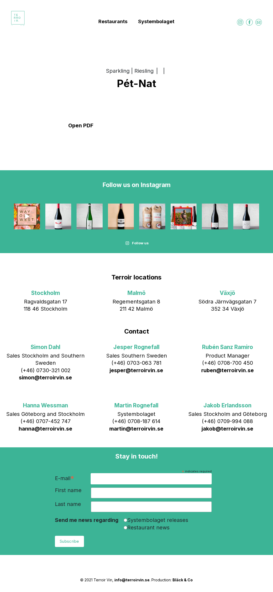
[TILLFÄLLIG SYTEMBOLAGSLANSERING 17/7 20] (90, 217)
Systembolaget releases (157, 520)
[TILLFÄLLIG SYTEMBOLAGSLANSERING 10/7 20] (121, 217)
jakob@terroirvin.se (227, 428)
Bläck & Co (182, 580)
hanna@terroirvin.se (45, 428)
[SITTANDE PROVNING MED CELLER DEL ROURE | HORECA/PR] (184, 217)
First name (68, 490)
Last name (68, 504)
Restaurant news (148, 527)
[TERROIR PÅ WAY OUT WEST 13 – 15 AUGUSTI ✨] (27, 217)
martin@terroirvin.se (136, 428)
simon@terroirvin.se (45, 377)
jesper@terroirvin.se (136, 370)
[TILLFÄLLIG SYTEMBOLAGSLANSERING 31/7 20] (58, 217)
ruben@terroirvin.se (227, 370)
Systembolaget (156, 21)
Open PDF (80, 125)
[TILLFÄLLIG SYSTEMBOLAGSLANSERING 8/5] (246, 217)
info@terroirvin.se (132, 580)
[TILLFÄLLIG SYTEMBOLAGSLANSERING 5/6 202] (152, 217)
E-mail (64, 478)
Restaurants (112, 21)
